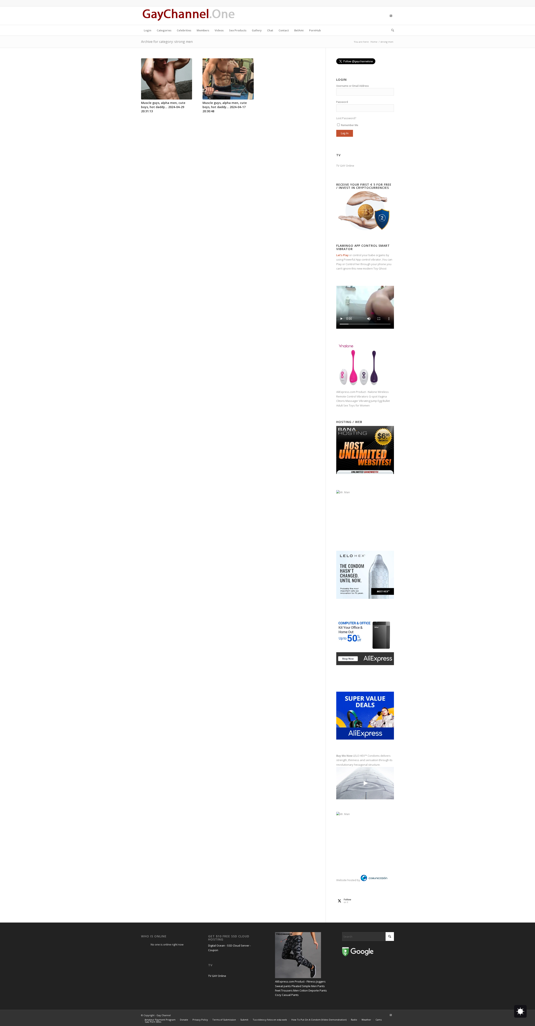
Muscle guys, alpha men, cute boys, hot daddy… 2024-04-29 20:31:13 (163, 107)
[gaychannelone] (188, 15)
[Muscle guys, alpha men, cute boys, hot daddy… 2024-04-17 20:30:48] (228, 79)
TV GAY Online (345, 165)
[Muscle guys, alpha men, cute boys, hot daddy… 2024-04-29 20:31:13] (166, 79)
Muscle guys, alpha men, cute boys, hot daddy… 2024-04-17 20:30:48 (225, 107)
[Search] (391, 30)
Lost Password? (346, 118)
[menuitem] (147, 30)
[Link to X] (391, 16)
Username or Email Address (352, 86)
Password (342, 102)
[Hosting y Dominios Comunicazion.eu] (374, 880)
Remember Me (349, 125)
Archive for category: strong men (167, 41)
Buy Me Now (344, 756)
